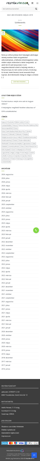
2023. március (6, 230)
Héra (22, 146)
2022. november (7, 245)
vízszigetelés (28, 159)
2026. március (6, 193)
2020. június (5, 339)
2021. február (6, 324)
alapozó (4, 122)
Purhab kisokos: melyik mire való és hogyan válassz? (17, 102)
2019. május (5, 354)
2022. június (5, 264)
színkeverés (5, 159)
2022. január (5, 283)
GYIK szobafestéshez (9, 111)
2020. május (5, 343)
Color (27, 122)
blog (20, 20)
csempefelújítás (6, 125)
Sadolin (32, 153)
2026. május (5, 186)
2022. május (5, 268)
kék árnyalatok (6, 150)
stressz (11, 156)
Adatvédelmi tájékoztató (10, 433)
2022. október (6, 249)
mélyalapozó (20, 150)
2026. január (5, 201)
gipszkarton (27, 143)
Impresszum (5, 436)
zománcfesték (6, 162)
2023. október (6, 208)
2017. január (5, 365)
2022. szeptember (7, 253)
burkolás (11, 122)
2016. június (5, 369)
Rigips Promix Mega (22, 153)
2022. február (6, 279)
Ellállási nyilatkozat (8, 430)
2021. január (5, 328)
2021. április (5, 317)
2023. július (5, 216)
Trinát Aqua (19, 159)
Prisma (28, 150)
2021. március (6, 320)
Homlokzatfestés (14, 146)
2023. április (5, 227)
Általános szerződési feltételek (12, 427)
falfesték (11, 134)
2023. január (5, 238)
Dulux (16, 128)
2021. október (6, 294)
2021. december (7, 287)
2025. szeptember (7, 204)
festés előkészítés (24, 140)
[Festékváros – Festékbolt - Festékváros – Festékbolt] (17, 3)
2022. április (5, 272)
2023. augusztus (7, 212)
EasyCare (4, 134)
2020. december (7, 331)
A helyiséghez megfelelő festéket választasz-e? (18, 108)
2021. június (5, 309)
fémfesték (5, 143)
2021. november (7, 290)
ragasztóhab (5, 153)
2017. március (6, 361)
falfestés (19, 134)
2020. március (6, 346)
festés (15, 140)
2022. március (6, 275)
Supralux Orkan (26, 156)
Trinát (12, 159)
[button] (32, 3)
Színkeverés (20, 22)
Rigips (13, 153)
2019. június (5, 350)
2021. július (5, 305)
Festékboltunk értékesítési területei (19, 454)
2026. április (5, 189)
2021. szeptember (7, 298)
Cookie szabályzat (13, 455)
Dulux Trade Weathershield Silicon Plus (13, 131)
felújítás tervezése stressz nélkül (11, 137)
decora (15, 125)
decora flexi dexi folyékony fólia (28, 125)
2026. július (5, 178)
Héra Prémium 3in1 (31, 146)
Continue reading (20, 82)
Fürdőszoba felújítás (16, 143)
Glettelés (4, 146)
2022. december (7, 242)
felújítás (25, 134)
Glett (34, 143)
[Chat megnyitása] (34, 455)
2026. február (6, 197)
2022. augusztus (7, 257)
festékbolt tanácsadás (29, 137)
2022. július (5, 260)
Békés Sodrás (20, 122)
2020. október (6, 335)
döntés (29, 131)
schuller (4, 156)
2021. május (5, 313)
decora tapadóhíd (7, 128)
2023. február (6, 234)
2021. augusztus (7, 302)
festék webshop (7, 140)
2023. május (5, 223)
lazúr (13, 150)
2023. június (5, 219)
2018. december (7, 358)
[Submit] (36, 9)
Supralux (17, 156)
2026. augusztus (7, 174)
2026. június (5, 182)
